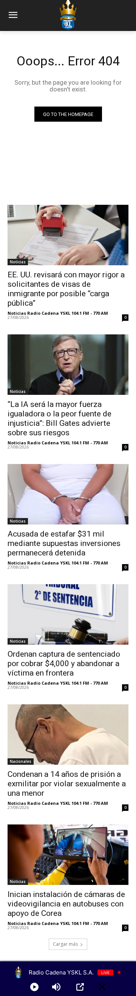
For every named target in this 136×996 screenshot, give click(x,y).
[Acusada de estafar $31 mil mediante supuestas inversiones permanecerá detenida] (68, 494)
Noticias (18, 261)
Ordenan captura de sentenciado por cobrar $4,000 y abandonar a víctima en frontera (64, 663)
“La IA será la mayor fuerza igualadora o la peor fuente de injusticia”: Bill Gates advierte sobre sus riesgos (59, 418)
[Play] (34, 987)
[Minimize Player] (102, 987)
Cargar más (65, 944)
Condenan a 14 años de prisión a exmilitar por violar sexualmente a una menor (67, 784)
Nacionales (20, 761)
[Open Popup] (80, 987)
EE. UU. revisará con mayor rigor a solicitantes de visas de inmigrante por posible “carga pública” (66, 289)
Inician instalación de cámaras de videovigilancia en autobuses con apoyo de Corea (66, 904)
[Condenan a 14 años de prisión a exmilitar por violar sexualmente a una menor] (68, 734)
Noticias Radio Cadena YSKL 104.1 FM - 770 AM (58, 313)
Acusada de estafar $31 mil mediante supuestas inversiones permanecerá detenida (64, 543)
